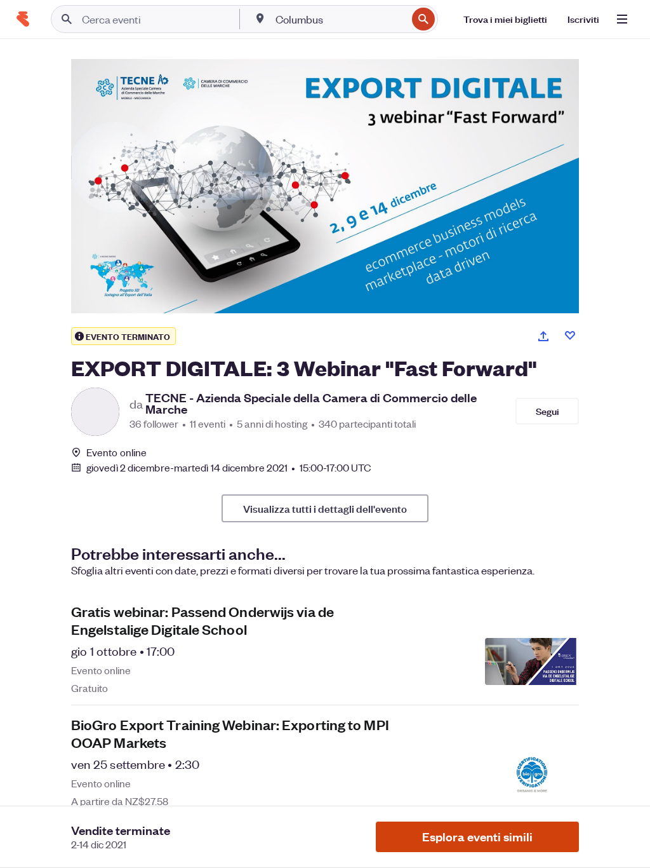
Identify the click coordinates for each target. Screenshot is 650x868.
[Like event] (570, 335)
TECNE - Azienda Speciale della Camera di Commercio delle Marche (311, 403)
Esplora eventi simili (477, 836)
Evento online (116, 452)
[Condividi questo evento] (543, 336)
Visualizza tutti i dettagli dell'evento (325, 508)
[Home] (22, 19)
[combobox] (340, 19)
